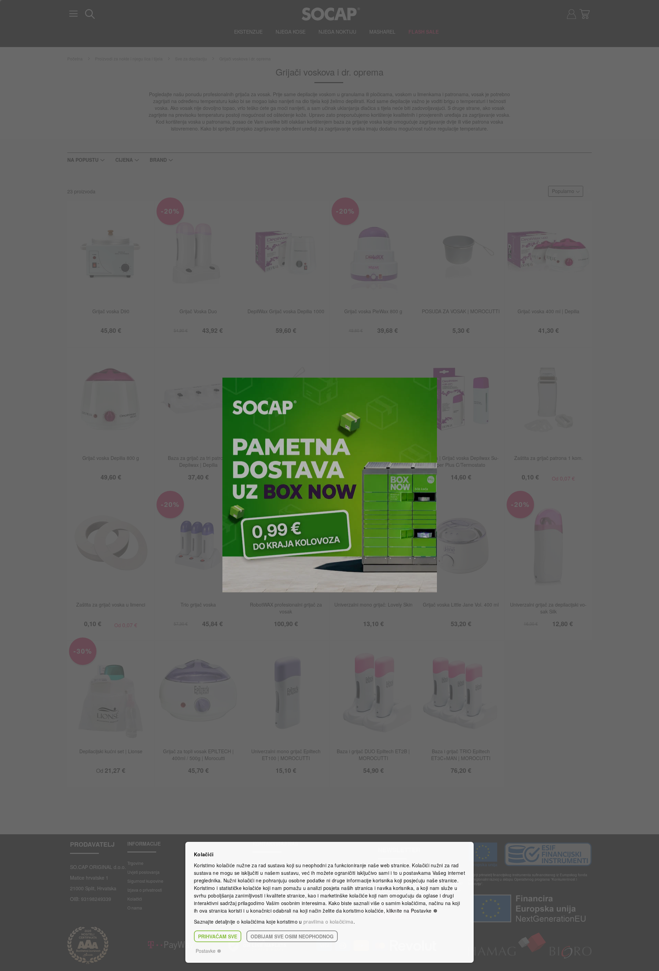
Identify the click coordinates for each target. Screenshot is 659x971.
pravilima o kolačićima (328, 921)
